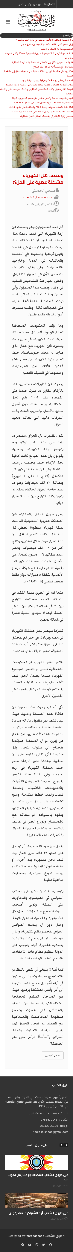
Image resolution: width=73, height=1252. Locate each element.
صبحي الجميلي (52, 1055)
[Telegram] (22, 1245)
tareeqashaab (34, 1236)
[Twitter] (43, 1245)
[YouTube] (29, 1245)
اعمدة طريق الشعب (38, 197)
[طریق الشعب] (36, 20)
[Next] (62, 1145)
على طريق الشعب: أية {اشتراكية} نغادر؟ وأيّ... (37, 1213)
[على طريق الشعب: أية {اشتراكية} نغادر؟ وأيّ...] (36, 1200)
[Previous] (66, 1145)
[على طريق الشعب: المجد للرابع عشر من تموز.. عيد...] (36, 1162)
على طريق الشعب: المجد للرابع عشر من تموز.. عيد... (38, 1177)
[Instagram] (37, 1245)
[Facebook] (50, 1245)
